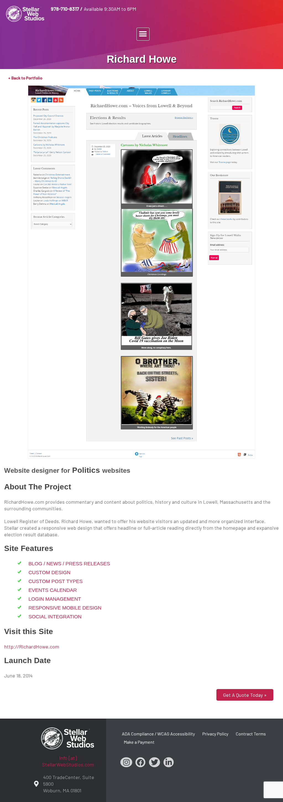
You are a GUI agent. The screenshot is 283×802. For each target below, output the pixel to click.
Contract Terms (251, 733)
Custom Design (49, 572)
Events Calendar (52, 590)
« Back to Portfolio (25, 77)
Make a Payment (139, 742)
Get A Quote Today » (245, 695)
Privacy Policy (215, 733)
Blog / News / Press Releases (69, 563)
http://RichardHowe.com (31, 646)
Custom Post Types (55, 581)
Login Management (54, 599)
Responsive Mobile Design (64, 608)
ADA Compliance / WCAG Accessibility (158, 733)
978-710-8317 (65, 9)
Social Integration (55, 616)
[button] (143, 34)
